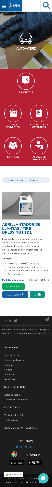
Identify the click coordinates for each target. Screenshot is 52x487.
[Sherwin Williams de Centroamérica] (14, 4)
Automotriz (14, 179)
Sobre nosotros (14, 387)
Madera (8, 369)
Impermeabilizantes (14, 360)
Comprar (14, 286)
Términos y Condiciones (16, 399)
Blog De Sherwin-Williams (20, 427)
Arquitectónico (11, 355)
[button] (43, 478)
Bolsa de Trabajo (13, 394)
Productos (11, 347)
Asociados (9, 379)
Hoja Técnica (14, 294)
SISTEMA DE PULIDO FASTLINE (28, 179)
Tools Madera (11, 420)
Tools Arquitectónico (14, 415)
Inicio (8, 179)
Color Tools (12, 407)
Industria (8, 365)
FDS (36, 294)
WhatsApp (14, 474)
